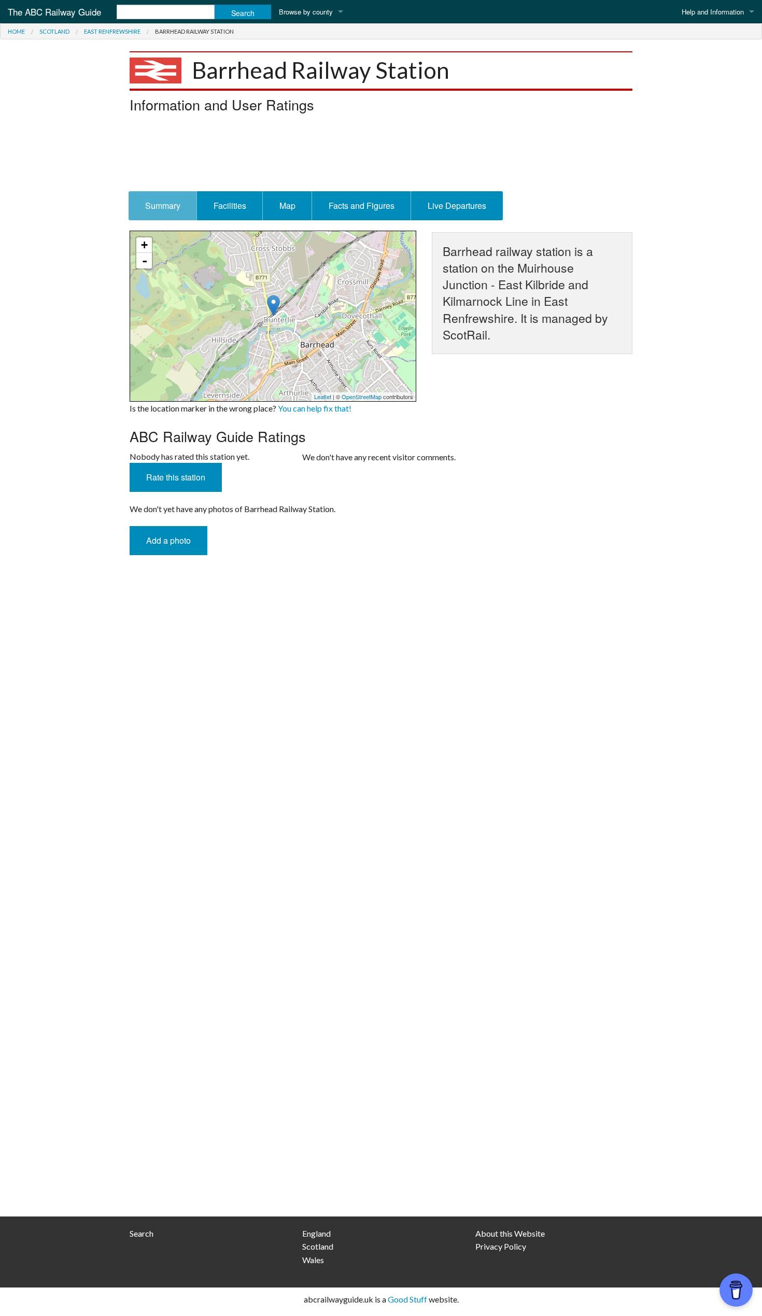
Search (141, 1233)
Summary (162, 205)
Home (16, 31)
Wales (313, 1260)
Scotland (54, 31)
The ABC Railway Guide (54, 11)
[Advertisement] (381, 155)
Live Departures (457, 205)
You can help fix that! (314, 408)
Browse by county (306, 12)
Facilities (230, 205)
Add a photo (168, 540)
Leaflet (322, 396)
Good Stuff (407, 1299)
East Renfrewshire (112, 31)
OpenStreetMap (362, 396)
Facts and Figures (361, 205)
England (316, 1233)
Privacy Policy (500, 1246)
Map (287, 205)
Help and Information (713, 12)
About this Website (510, 1233)
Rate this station (175, 477)
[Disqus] (381, 790)
